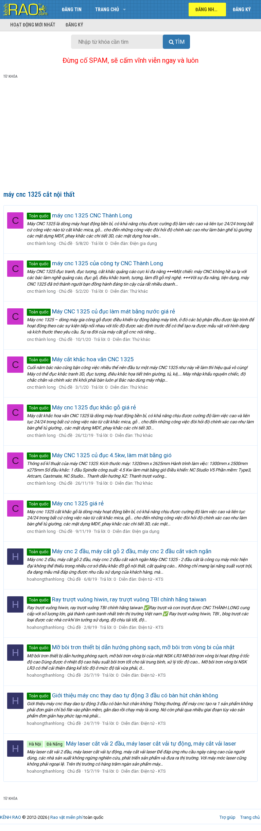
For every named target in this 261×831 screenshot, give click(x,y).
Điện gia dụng (143, 243)
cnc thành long (41, 243)
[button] (124, 9)
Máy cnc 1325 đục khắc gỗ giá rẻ (82, 407)
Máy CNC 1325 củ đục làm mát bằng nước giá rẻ (102, 311)
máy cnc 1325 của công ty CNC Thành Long (96, 263)
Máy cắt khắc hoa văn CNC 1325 (81, 359)
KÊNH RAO (10, 817)
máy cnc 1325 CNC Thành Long (80, 215)
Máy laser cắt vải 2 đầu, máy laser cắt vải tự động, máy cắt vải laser (132, 743)
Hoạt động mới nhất (32, 24)
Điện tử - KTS (150, 579)
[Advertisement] (130, 136)
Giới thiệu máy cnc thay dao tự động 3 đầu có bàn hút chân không (123, 695)
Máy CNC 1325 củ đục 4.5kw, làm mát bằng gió (100, 455)
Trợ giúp (228, 817)
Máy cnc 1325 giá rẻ (66, 503)
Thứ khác (139, 291)
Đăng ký (74, 24)
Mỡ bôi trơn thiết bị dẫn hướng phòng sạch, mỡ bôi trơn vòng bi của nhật (131, 647)
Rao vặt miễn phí (66, 817)
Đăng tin (72, 9)
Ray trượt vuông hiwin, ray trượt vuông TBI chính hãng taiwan (117, 599)
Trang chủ (107, 9)
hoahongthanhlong (45, 579)
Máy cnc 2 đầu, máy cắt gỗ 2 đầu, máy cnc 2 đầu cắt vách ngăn (120, 551)
